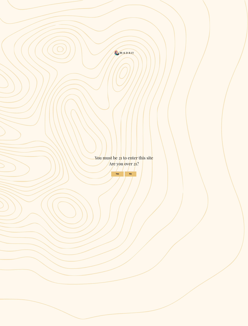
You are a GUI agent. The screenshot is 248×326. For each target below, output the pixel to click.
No (130, 174)
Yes (117, 174)
